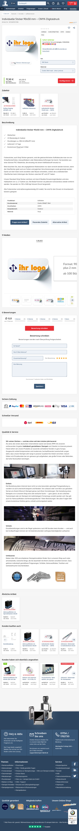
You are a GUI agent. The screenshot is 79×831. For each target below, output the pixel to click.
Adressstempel (7, 768)
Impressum (59, 785)
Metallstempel (6, 776)
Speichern (39, 386)
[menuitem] (34, 3)
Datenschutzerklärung (63, 776)
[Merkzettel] (63, 3)
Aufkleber (43, 32)
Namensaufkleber (7, 765)
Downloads (19, 765)
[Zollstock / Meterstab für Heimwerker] (67, 670)
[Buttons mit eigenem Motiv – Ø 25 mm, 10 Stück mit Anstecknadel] (29, 670)
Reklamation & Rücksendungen (26, 787)
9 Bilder (39, 240)
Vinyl (42, 35)
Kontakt (58, 771)
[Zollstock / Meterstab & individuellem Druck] (67, 636)
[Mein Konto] (58, 3)
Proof (19, 147)
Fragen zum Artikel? (19, 222)
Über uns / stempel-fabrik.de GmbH (27, 779)
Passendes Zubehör (40, 222)
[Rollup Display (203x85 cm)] (9, 101)
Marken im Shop (7, 782)
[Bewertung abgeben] (45, 29)
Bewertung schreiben (39, 328)
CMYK (62, 32)
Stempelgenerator (8, 787)
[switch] (73, 822)
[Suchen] (48, 3)
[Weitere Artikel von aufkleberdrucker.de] (73, 23)
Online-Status (20, 773)
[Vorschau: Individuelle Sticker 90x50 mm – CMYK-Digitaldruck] (15, 300)
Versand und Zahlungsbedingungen (27, 785)
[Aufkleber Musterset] (29, 101)
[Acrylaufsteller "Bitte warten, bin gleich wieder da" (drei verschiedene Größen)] (48, 670)
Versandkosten (39, 822)
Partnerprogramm (21, 776)
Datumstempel (7, 773)
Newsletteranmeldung (63, 787)
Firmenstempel (7, 771)
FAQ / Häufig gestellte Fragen (25, 768)
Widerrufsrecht (61, 779)
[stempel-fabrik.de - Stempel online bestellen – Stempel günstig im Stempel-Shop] (5, 3)
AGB (57, 773)
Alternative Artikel (60, 222)
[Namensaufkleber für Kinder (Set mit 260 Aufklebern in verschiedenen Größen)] (9, 670)
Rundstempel (6, 779)
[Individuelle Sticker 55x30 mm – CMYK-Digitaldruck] (48, 101)
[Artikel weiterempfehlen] (74, 28)
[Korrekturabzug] (9, 636)
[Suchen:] (32, 3)
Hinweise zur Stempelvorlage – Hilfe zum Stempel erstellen (35, 771)
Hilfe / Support (21, 782)
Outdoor (68, 32)
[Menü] (76, 810)
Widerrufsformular (62, 782)
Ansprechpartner (61, 765)
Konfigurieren (65, 81)
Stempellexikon (21, 790)
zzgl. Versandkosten (11, 82)
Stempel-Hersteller (8, 785)
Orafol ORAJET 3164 (53, 32)
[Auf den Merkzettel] (69, 28)
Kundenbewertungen (63, 768)
